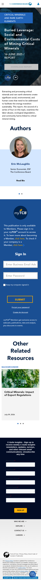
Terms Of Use (14, 554)
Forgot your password (20, 307)
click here (19, 238)
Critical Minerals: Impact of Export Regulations (19, 393)
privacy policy (24, 571)
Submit (20, 299)
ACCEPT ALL (7, 578)
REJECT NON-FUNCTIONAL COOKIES (25, 578)
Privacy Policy (9, 561)
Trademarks (19, 556)
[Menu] (3, 4)
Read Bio (20, 180)
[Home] (20, 4)
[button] (19, 194)
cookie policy (22, 568)
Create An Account (20, 312)
